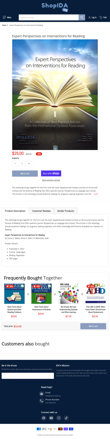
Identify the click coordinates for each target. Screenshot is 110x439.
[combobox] (51, 17)
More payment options (51, 180)
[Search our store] (82, 17)
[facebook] (43, 418)
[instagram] (58, 418)
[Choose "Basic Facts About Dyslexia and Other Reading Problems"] (22, 286)
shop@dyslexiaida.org (53, 396)
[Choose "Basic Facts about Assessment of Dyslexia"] (49, 286)
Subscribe (50, 376)
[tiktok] (66, 418)
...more (95, 194)
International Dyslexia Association (52, 435)
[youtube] (51, 418)
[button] (7, 17)
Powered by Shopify (67, 435)
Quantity (15, 158)
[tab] (15, 211)
